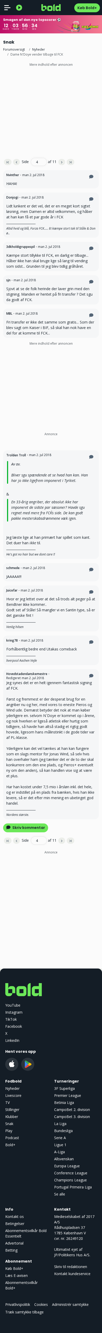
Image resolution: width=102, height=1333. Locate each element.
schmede (13, 568)
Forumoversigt (14, 49)
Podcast (12, 1137)
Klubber (11, 1116)
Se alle (59, 1194)
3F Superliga (64, 1088)
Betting (11, 1250)
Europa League (67, 1165)
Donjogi (12, 197)
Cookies (41, 1304)
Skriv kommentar (28, 827)
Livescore (13, 1095)
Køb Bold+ (87, 7)
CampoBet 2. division (72, 1109)
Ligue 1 (60, 1144)
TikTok (11, 1019)
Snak (9, 1123)
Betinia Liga (64, 1102)
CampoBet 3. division (72, 1116)
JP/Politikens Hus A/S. (72, 1254)
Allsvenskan (64, 1158)
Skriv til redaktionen (70, 1266)
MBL (9, 313)
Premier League (67, 1095)
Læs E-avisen (16, 1275)
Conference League (70, 1172)
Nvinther (12, 175)
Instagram (13, 1012)
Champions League (70, 1179)
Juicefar (12, 590)
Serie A (60, 1137)
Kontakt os (14, 1216)
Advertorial (14, 1243)
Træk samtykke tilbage (24, 1312)
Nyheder (38, 49)
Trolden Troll (16, 455)
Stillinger (12, 1109)
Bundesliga (63, 1130)
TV (7, 1102)
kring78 (12, 640)
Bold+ (10, 1144)
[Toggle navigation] (7, 7)
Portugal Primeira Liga (73, 1187)
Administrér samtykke (70, 1304)
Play (8, 1130)
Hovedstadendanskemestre (26, 674)
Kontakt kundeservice (72, 1273)
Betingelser (14, 1223)
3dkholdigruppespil (20, 246)
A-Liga (59, 1151)
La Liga (60, 1123)
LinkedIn (12, 1040)
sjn (8, 280)
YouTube (12, 1005)
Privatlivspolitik (17, 1304)
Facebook (13, 1026)
